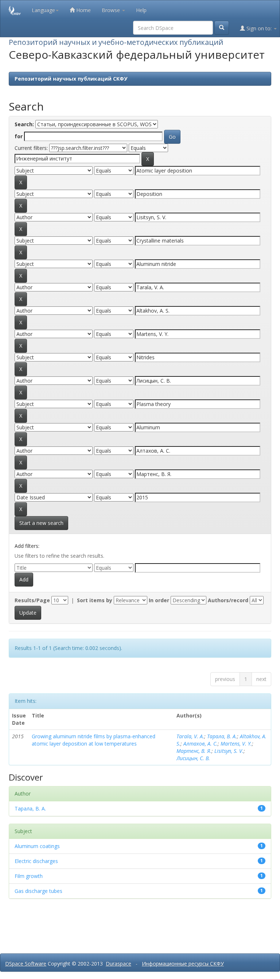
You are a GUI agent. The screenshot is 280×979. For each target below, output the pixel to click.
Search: (24, 124)
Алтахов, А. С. (200, 743)
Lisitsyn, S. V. (229, 750)
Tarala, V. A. (190, 736)
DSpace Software (25, 963)
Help (141, 10)
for (19, 136)
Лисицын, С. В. (193, 758)
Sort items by (94, 600)
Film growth (29, 875)
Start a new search (41, 522)
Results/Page (32, 600)
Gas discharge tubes (38, 890)
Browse (111, 10)
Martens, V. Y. (236, 743)
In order (159, 600)
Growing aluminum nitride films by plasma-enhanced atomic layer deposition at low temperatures (93, 740)
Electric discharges (36, 861)
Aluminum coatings (37, 846)
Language (43, 10)
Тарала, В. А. (222, 736)
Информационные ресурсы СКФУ (183, 963)
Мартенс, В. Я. (193, 750)
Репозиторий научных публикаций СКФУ (71, 78)
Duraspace (118, 963)
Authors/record (228, 600)
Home (83, 10)
